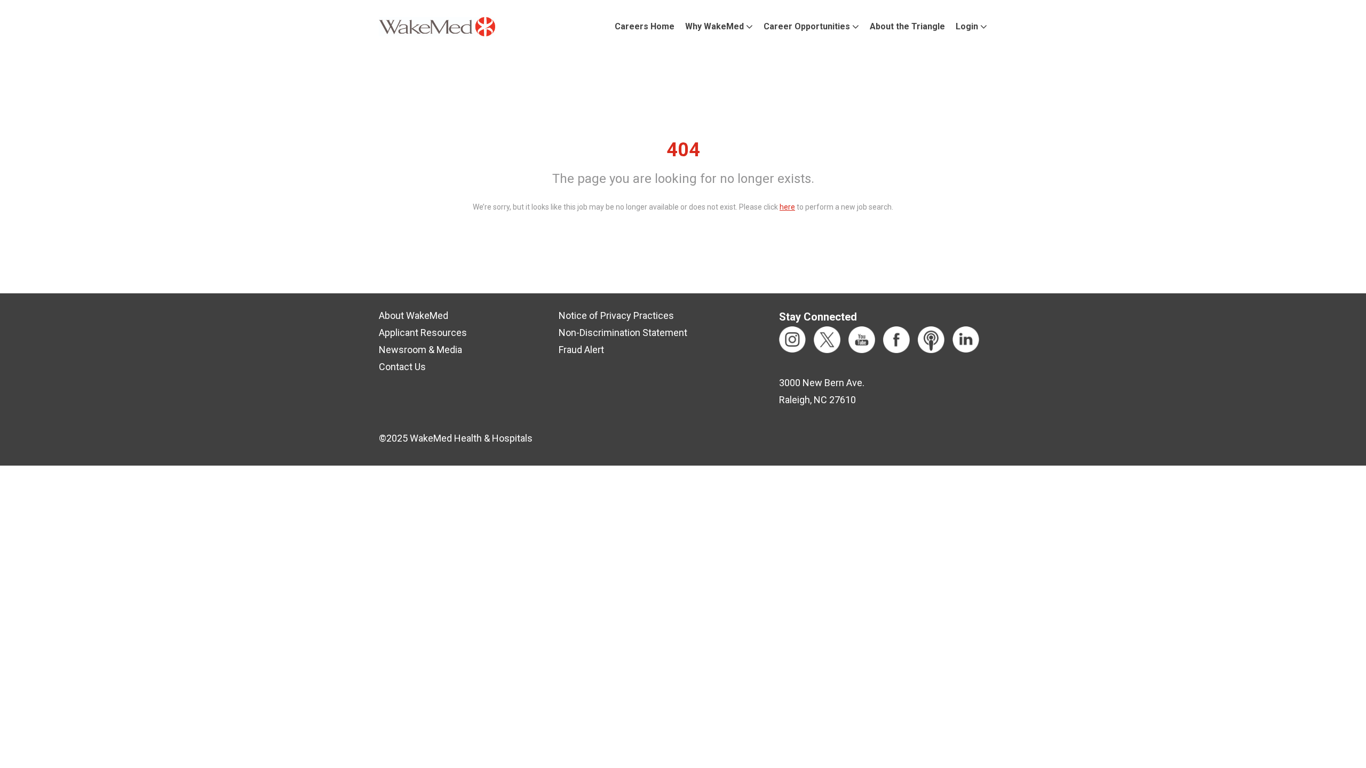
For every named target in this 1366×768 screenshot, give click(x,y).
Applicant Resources (423, 332)
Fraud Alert (581, 349)
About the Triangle (907, 26)
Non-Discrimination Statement (623, 332)
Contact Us (402, 366)
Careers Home (644, 26)
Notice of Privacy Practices (616, 315)
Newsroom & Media (420, 349)
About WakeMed (413, 315)
